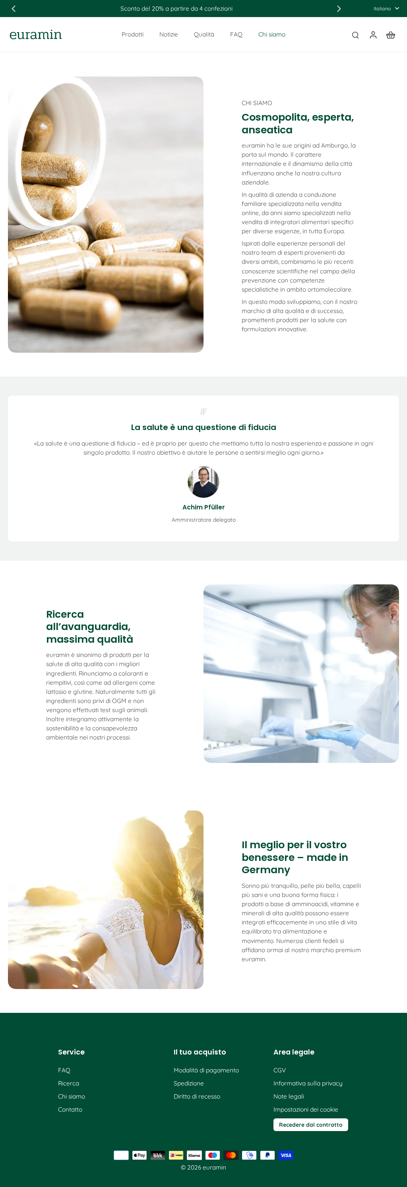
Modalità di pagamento (206, 1070)
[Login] (373, 34)
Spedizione (189, 1083)
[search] (355, 34)
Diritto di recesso (197, 1096)
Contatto (70, 1109)
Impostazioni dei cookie (305, 1109)
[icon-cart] (390, 34)
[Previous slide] (13, 9)
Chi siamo (71, 1096)
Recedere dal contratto (311, 1124)
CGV (279, 1070)
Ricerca (68, 1083)
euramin (214, 1167)
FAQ (64, 1070)
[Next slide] (339, 9)
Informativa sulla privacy (308, 1083)
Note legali (288, 1096)
